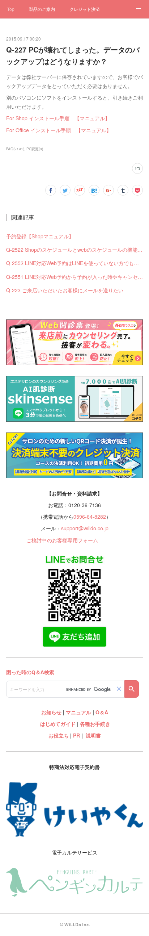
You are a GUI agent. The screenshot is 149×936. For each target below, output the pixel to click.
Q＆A (101, 712)
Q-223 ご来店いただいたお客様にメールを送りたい (64, 290)
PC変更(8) (34, 148)
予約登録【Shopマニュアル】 (40, 236)
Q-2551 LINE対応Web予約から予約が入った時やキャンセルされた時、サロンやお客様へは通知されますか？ (74, 276)
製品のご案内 (42, 9)
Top (10, 9)
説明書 (93, 735)
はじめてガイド (57, 723)
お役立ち (58, 735)
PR (76, 735)
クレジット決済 (84, 9)
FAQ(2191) (15, 148)
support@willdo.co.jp (84, 528)
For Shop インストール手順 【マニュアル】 (58, 118)
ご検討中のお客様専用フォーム (62, 540)
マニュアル (78, 712)
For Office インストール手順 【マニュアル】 (58, 130)
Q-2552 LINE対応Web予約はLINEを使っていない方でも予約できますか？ (74, 263)
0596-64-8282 (89, 516)
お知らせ (51, 712)
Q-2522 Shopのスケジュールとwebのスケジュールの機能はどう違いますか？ (74, 249)
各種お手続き (95, 723)
